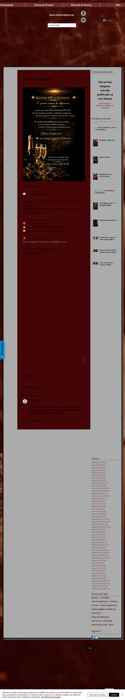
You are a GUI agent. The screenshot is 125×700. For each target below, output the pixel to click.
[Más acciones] (83, 401)
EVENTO (95, 605)
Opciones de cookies (97, 694)
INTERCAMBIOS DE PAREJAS (104, 609)
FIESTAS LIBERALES (108, 605)
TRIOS (111, 625)
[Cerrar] (122, 694)
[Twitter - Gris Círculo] (83, 20)
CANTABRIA (104, 598)
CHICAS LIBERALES (100, 601)
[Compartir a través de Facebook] (24, 353)
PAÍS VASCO (97, 621)
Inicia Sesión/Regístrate (61, 14)
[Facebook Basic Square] (93, 637)
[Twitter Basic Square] (96, 637)
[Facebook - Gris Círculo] (83, 13)
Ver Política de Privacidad (51, 697)
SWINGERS (107, 621)
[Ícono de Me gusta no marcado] (30, 420)
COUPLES (114, 601)
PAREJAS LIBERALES (100, 617)
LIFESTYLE (96, 613)
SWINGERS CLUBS (99, 625)
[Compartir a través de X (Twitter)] (30, 353)
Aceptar (114, 694)
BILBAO (95, 598)
